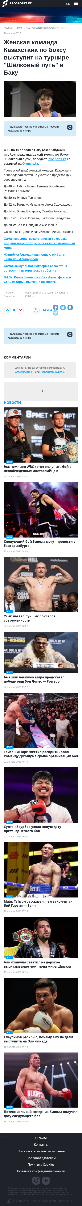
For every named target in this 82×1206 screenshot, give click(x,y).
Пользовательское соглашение (41, 1151)
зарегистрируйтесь (53, 371)
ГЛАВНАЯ (8, 28)
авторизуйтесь (24, 371)
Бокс (19, 28)
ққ (68, 3)
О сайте (41, 1138)
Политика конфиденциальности (41, 1171)
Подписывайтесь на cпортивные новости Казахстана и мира (33, 128)
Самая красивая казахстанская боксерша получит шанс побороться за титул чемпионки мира (39, 243)
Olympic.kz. (30, 163)
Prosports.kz (57, 159)
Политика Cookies (41, 1164)
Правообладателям (41, 1158)
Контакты (41, 1145)
